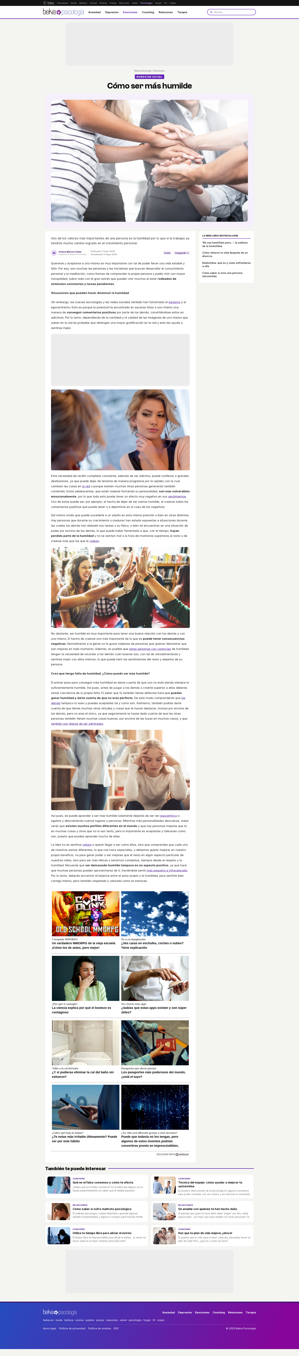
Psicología (146, 3)
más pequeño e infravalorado (166, 870)
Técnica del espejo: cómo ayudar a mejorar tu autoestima (210, 1184)
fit (154, 1320)
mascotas (112, 1320)
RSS (116, 1328)
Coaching (148, 12)
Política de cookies (99, 1328)
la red (86, 486)
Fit (165, 3)
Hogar (158, 3)
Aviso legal (49, 1328)
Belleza (83, 3)
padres (90, 1320)
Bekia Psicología (142, 70)
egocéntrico (168, 815)
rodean (94, 541)
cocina (79, 1320)
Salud (135, 3)
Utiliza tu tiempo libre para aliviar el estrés (102, 1233)
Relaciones (166, 12)
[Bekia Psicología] (63, 12)
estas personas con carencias (150, 649)
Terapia (182, 12)
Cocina (93, 3)
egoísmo (174, 302)
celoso (87, 844)
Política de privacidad (72, 1328)
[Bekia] (48, 3)
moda (59, 1320)
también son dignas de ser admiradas (77, 723)
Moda (74, 3)
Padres (103, 3)
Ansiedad (94, 12)
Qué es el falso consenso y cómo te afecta (103, 1182)
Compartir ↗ (181, 253)
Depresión (112, 12)
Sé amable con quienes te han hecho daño (207, 1209)
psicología (135, 1320)
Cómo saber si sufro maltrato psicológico (102, 1209)
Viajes (173, 3)
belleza (68, 1320)
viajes (161, 1320)
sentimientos (177, 496)
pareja (100, 1320)
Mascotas (124, 3)
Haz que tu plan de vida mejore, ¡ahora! (205, 1233)
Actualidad (62, 3)
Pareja (113, 3)
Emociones (130, 12)
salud (123, 1320)
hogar (147, 1320)
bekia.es (48, 1320)
